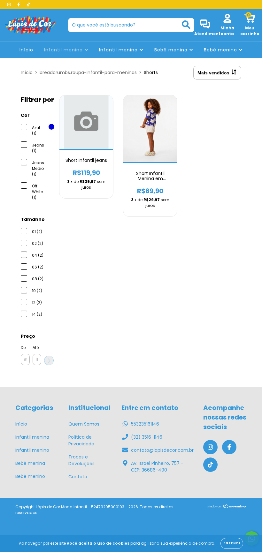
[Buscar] (186, 24)
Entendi (231, 543)
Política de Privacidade (81, 440)
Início (26, 50)
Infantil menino (119, 50)
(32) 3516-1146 (146, 437)
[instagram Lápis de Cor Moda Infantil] (9, 4)
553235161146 (145, 424)
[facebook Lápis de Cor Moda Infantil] (19, 4)
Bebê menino (221, 50)
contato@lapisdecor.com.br (162, 450)
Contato (77, 476)
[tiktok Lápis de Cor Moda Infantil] (28, 4)
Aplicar (49, 360)
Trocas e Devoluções (81, 460)
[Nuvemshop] (227, 507)
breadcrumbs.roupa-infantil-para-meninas (88, 72)
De (23, 347)
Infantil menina (64, 50)
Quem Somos (83, 424)
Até (36, 347)
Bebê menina (171, 50)
